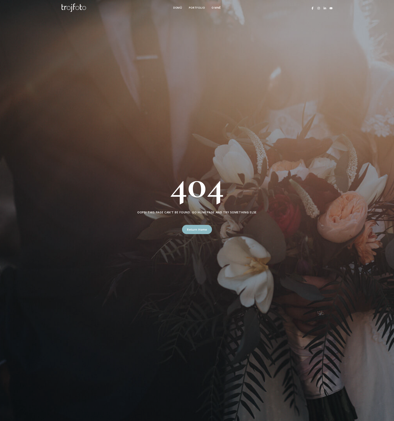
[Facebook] (312, 8)
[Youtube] (331, 8)
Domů (177, 7)
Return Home (197, 229)
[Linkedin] (324, 8)
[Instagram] (318, 8)
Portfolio (197, 7)
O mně (216, 7)
